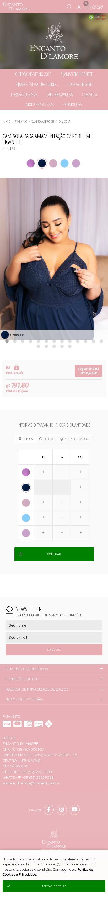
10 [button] (77, 341)
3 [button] (22, 341)
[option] (54, 259)
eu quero (54, 649)
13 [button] (101, 341)
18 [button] (69, 346)
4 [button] (30, 341)
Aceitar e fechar (54, 886)
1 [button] (6, 341)
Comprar (54, 554)
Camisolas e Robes (43, 121)
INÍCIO (6, 121)
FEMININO (21, 121)
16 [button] (54, 346)
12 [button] (93, 341)
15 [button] (46, 346)
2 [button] (14, 341)
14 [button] (38, 346)
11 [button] (85, 341)
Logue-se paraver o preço (88, 371)
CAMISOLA (64, 121)
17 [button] (61, 346)
